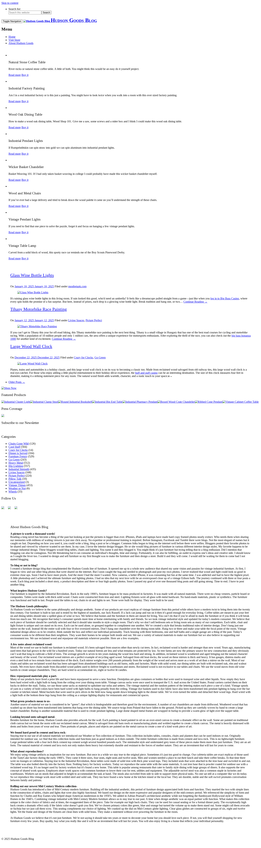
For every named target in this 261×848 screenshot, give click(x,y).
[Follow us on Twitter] (11, 509)
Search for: (15, 8)
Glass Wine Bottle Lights (32, 275)
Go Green (100, 357)
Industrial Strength (19, 469)
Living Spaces (76, 320)
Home (12, 36)
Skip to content (9, 2)
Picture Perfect (94, 320)
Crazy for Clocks (83, 357)
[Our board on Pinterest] (17, 509)
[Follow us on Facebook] (4, 509)
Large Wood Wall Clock (31, 346)
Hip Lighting (16, 465)
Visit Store (14, 39)
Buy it (24, 74)
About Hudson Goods (21, 43)
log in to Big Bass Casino (224, 298)
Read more (15, 74)
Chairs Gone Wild (19, 443)
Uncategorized (17, 481)
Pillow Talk (15, 478)
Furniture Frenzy (18, 456)
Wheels (13, 491)
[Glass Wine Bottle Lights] (32, 292)
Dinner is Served (18, 453)
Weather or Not (17, 488)
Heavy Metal (16, 462)
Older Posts (17, 382)
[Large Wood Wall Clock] (32, 363)
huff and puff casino (146, 372)
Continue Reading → (195, 301)
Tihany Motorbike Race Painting (38, 309)
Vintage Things (17, 485)
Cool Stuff (14, 446)
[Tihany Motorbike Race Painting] (37, 326)
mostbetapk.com (77, 286)
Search (46, 12)
